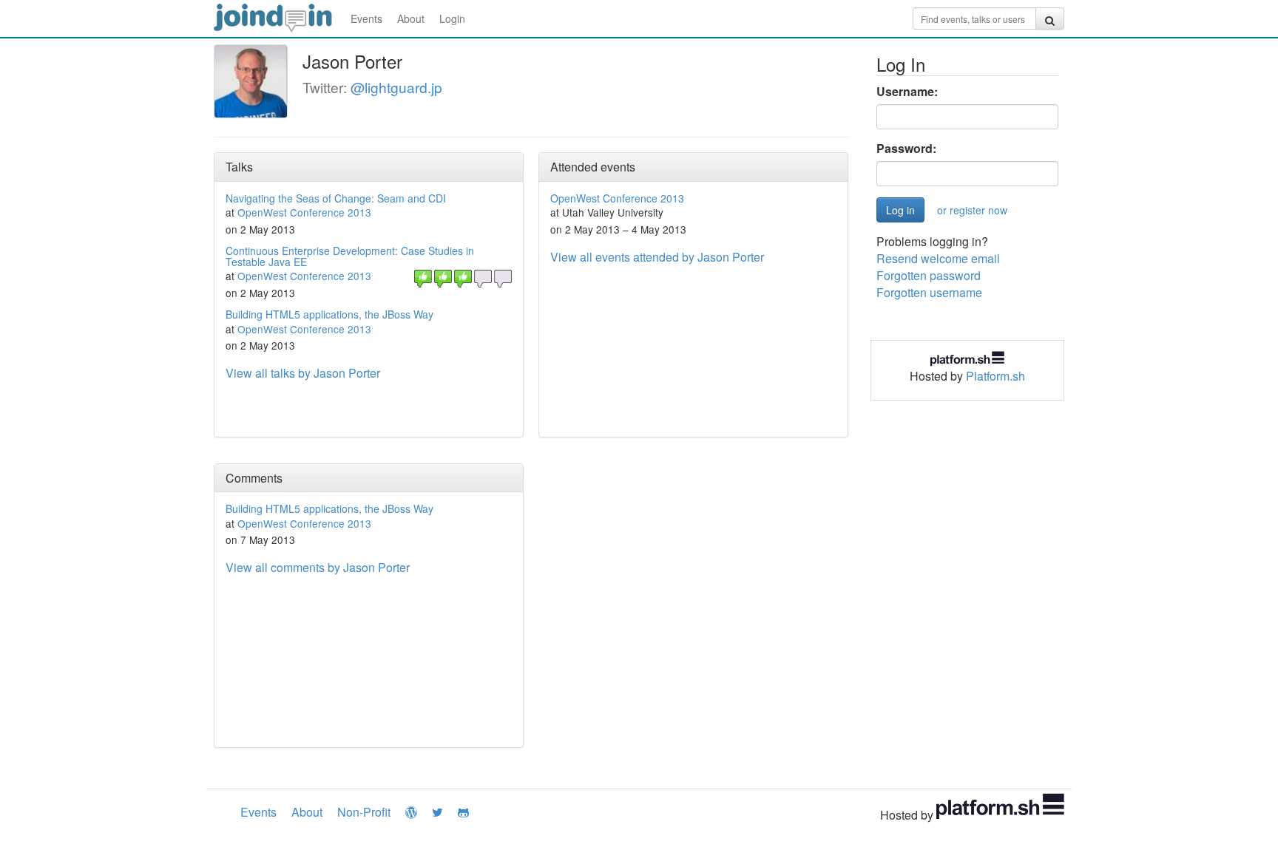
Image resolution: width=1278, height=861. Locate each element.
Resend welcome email (938, 258)
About (411, 18)
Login (452, 18)
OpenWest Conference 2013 (304, 212)
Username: (907, 92)
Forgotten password (928, 275)
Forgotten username (929, 292)
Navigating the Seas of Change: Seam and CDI (336, 198)
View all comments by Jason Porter (318, 567)
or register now (972, 210)
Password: (906, 148)
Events (366, 18)
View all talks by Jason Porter (303, 372)
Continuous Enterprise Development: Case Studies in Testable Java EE (350, 256)
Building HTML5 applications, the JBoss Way (329, 314)
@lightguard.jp (396, 87)
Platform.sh (995, 375)
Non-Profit (363, 811)
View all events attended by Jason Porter (657, 256)
